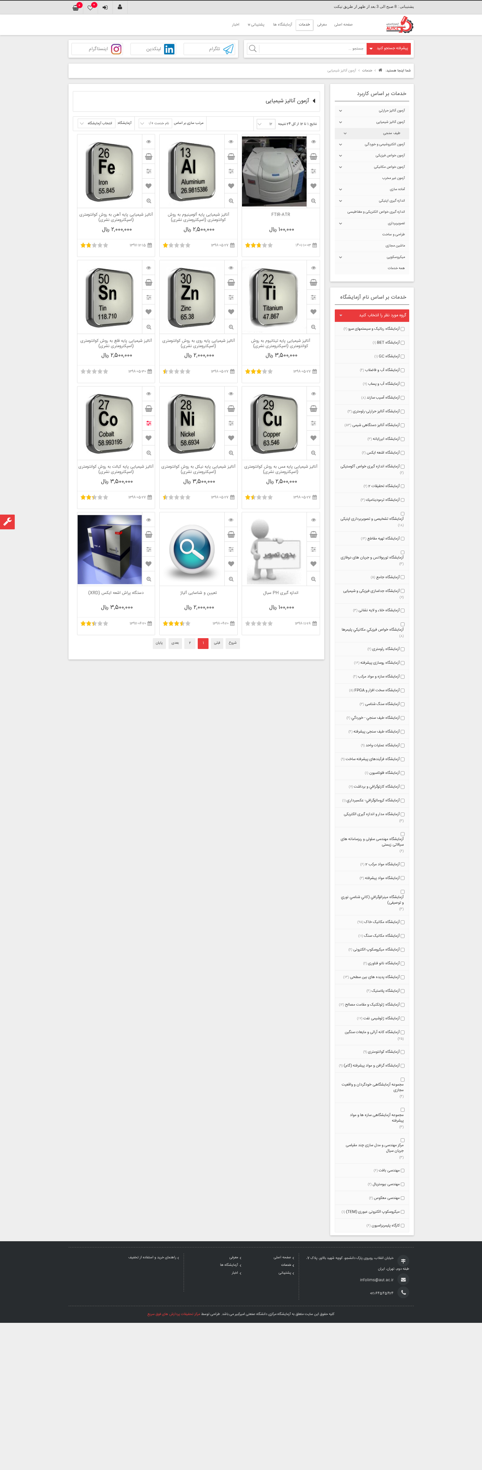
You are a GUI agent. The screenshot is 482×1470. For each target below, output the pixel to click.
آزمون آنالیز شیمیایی (390, 122)
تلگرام (214, 49)
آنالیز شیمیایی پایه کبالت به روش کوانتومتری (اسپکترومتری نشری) (115, 469)
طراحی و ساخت (393, 235)
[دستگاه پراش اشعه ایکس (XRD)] (148, 519)
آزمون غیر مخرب (393, 178)
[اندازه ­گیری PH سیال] (313, 519)
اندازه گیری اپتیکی (392, 201)
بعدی (175, 643)
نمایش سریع (313, 200)
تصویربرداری (396, 223)
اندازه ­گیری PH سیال (280, 594)
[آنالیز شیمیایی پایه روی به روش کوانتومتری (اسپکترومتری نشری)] (231, 267)
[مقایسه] (313, 171)
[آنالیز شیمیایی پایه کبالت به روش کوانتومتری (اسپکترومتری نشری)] (148, 393)
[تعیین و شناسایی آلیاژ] (231, 519)
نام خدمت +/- (159, 124)
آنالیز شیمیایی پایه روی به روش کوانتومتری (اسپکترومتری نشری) (198, 344)
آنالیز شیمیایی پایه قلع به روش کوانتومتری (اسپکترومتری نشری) (116, 344)
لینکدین (153, 49)
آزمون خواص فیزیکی (390, 156)
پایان (159, 643)
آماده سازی (397, 189)
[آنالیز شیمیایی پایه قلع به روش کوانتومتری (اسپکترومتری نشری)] (148, 267)
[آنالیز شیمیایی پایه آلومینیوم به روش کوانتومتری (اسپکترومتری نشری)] (231, 141)
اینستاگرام (98, 49)
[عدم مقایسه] (148, 423)
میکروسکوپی (396, 257)
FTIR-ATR (280, 215)
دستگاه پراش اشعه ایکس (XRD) (116, 594)
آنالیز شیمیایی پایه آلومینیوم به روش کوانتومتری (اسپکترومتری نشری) (198, 217)
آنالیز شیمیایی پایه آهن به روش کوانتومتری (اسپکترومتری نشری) (116, 217)
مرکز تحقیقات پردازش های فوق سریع (174, 1314)
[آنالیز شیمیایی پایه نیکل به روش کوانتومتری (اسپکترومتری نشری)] (231, 393)
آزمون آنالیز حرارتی (392, 111)
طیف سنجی (391, 133)
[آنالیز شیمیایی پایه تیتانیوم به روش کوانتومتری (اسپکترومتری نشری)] (313, 267)
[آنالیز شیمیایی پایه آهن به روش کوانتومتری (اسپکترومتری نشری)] (148, 141)
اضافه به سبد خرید (313, 156)
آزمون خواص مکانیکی (389, 167)
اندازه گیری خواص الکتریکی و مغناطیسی (376, 212)
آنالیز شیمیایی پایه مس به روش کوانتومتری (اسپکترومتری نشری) (280, 469)
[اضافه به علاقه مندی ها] (313, 186)
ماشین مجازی (395, 246)
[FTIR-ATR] (313, 141)
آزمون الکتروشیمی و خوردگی (385, 144)
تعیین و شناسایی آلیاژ (198, 594)
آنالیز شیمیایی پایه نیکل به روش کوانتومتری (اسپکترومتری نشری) (198, 469)
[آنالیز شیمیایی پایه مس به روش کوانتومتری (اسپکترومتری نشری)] (313, 393)
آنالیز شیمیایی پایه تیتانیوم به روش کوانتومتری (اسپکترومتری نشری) (280, 344)
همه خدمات (396, 268)
